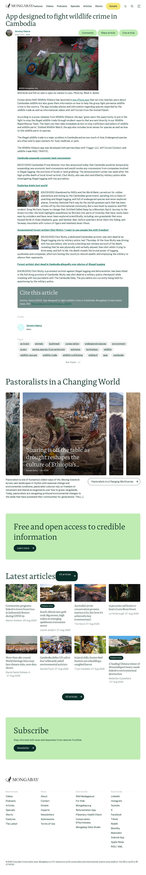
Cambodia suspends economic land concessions (44, 158)
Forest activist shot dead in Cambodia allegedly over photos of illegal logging (61, 264)
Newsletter (23, 748)
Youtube (115, 805)
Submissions (47, 819)
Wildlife (108, 349)
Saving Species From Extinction (48, 349)
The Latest (11, 823)
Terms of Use (48, 823)
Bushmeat (54, 343)
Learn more (23, 548)
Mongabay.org (83, 805)
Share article (108, 33)
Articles (87, 6)
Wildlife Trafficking (73, 355)
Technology (92, 349)
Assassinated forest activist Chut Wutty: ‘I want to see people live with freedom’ (63, 230)
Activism (24, 343)
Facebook (116, 814)
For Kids (80, 801)
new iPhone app (80, 100)
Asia (28, 35)
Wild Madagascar (85, 796)
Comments (88, 33)
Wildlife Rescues (28, 355)
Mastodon (116, 833)
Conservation (72, 343)
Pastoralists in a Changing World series (112, 481)
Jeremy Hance (22, 31)
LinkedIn (115, 796)
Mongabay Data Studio (88, 827)
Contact (45, 801)
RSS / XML (117, 846)
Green (23, 349)
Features (38, 6)
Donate (113, 6)
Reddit (114, 823)
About (44, 796)
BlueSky (115, 828)
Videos (49, 6)
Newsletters (47, 814)
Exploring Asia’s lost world (32, 185)
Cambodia (118, 355)
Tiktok (114, 819)
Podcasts (62, 6)
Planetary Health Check (89, 814)
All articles (65, 574)
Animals (39, 343)
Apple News (117, 842)
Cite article (128, 33)
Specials (75, 6)
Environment (118, 343)
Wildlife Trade (50, 355)
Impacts (45, 810)
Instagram (116, 801)
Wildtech (93, 355)
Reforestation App (86, 810)
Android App (117, 837)
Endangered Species (95, 343)
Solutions (75, 349)
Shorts (99, 6)
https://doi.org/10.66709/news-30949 (51, 304)
